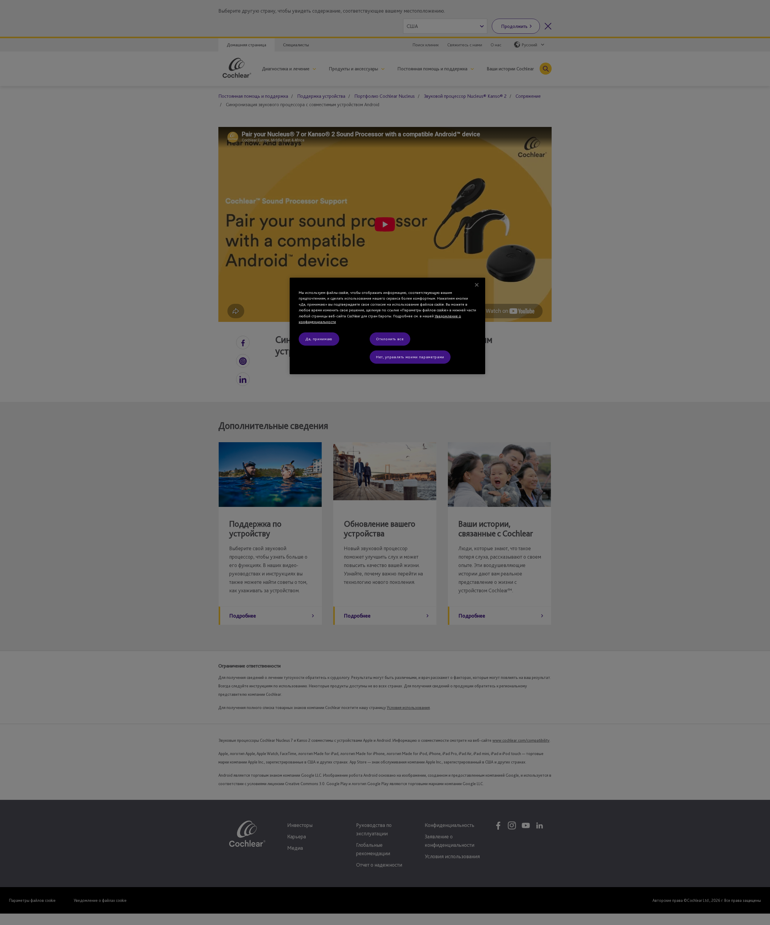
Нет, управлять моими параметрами (410, 357)
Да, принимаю (319, 339)
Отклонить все (390, 339)
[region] (387, 326)
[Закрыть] (476, 284)
